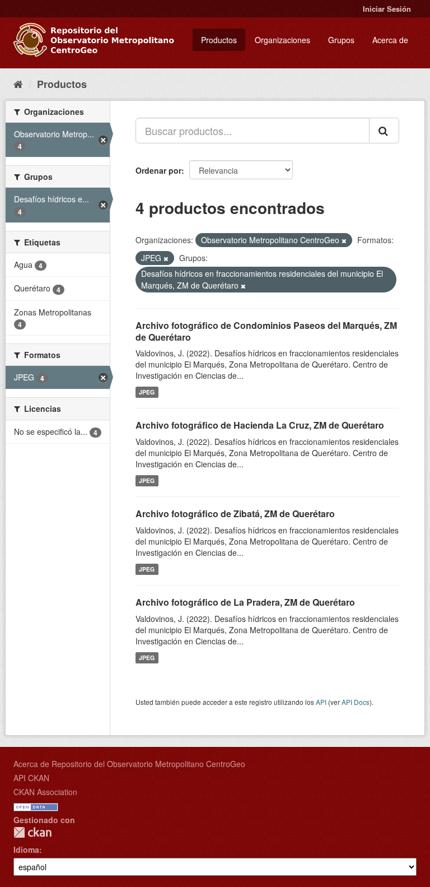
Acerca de (390, 39)
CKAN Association (45, 791)
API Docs (356, 702)
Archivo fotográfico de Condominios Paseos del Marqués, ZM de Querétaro (266, 331)
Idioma (26, 849)
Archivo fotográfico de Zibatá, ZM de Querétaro (235, 513)
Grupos (341, 39)
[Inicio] (18, 83)
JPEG (147, 392)
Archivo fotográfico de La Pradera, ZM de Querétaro (245, 602)
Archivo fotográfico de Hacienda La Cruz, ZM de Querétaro (259, 425)
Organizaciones (282, 39)
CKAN (32, 832)
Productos (219, 39)
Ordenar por (158, 170)
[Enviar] (384, 130)
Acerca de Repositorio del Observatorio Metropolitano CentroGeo (129, 763)
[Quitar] (344, 240)
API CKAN (31, 777)
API (321, 702)
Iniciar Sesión (387, 8)
